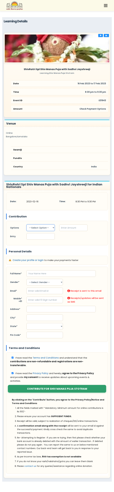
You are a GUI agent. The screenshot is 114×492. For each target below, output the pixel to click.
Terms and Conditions (46, 357)
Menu (105, 5)
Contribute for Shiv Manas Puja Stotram (57, 389)
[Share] (106, 35)
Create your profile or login (28, 260)
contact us (30, 466)
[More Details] (100, 35)
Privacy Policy (41, 373)
